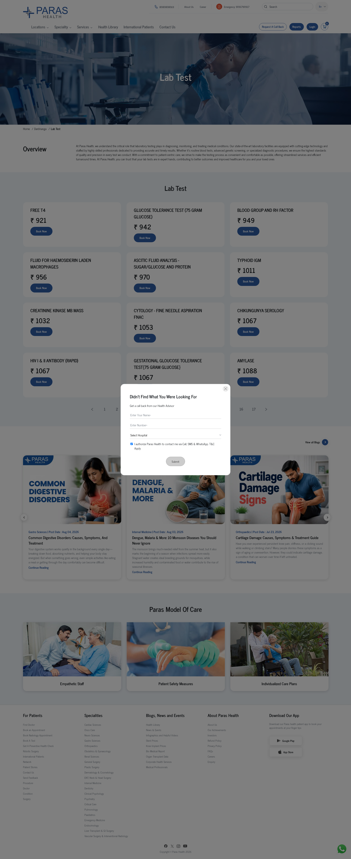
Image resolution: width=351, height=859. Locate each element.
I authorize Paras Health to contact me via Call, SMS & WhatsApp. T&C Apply (174, 445)
